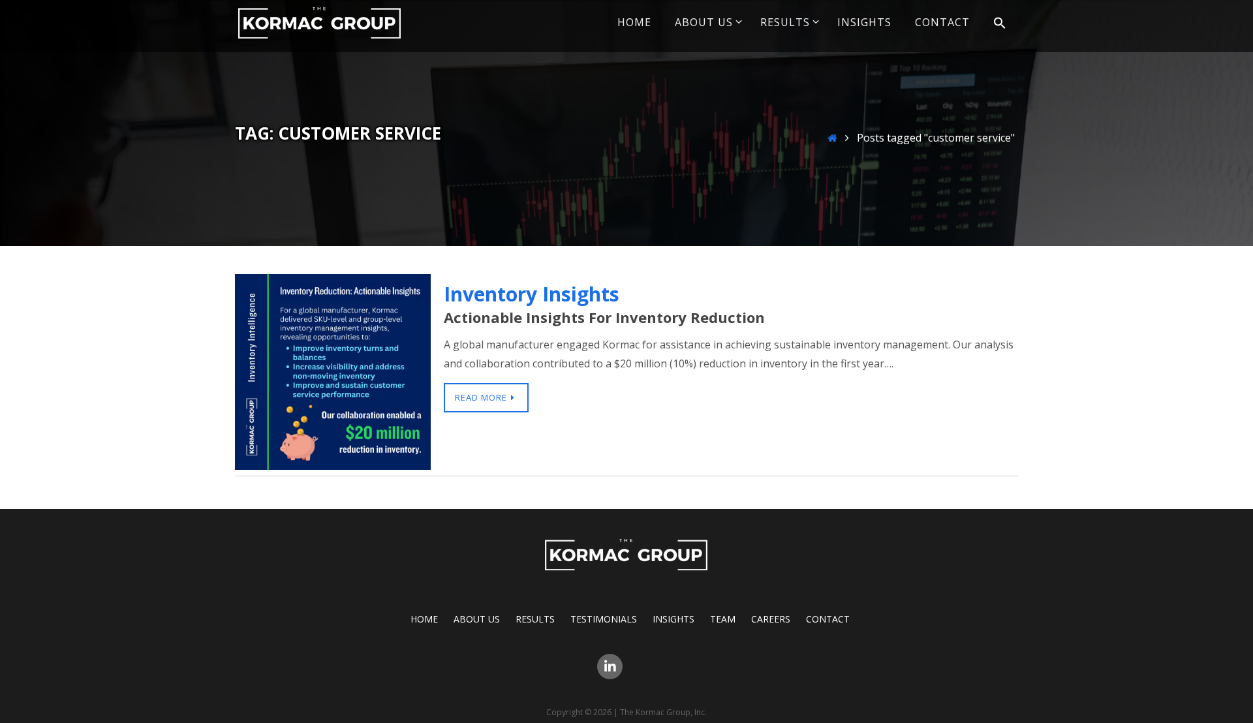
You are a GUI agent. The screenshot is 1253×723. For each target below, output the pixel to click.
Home (424, 619)
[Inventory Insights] (333, 466)
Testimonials (603, 619)
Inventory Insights (531, 294)
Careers (770, 619)
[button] (1000, 23)
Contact (828, 619)
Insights (673, 619)
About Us (477, 619)
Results (535, 619)
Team (722, 619)
